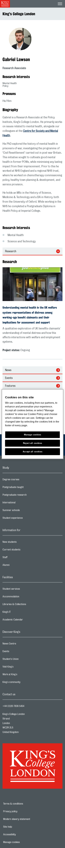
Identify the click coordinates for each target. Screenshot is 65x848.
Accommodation (23, 597)
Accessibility (20, 834)
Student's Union (23, 660)
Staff (17, 558)
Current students (24, 550)
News (8, 370)
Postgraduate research (27, 496)
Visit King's (20, 667)
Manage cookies (22, 842)
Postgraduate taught (26, 488)
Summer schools (24, 511)
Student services (24, 590)
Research (10, 251)
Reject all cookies (32, 443)
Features (10, 386)
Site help (18, 827)
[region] (32, 424)
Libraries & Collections (27, 605)
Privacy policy (21, 811)
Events (9, 378)
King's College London (19, 13)
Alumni (19, 566)
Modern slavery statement (27, 819)
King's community (24, 683)
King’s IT (19, 613)
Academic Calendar (25, 620)
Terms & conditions (24, 803)
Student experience (25, 519)
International (22, 503)
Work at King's (22, 675)
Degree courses (23, 480)
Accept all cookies (32, 451)
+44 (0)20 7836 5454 (13, 706)
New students (22, 543)
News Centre (22, 644)
